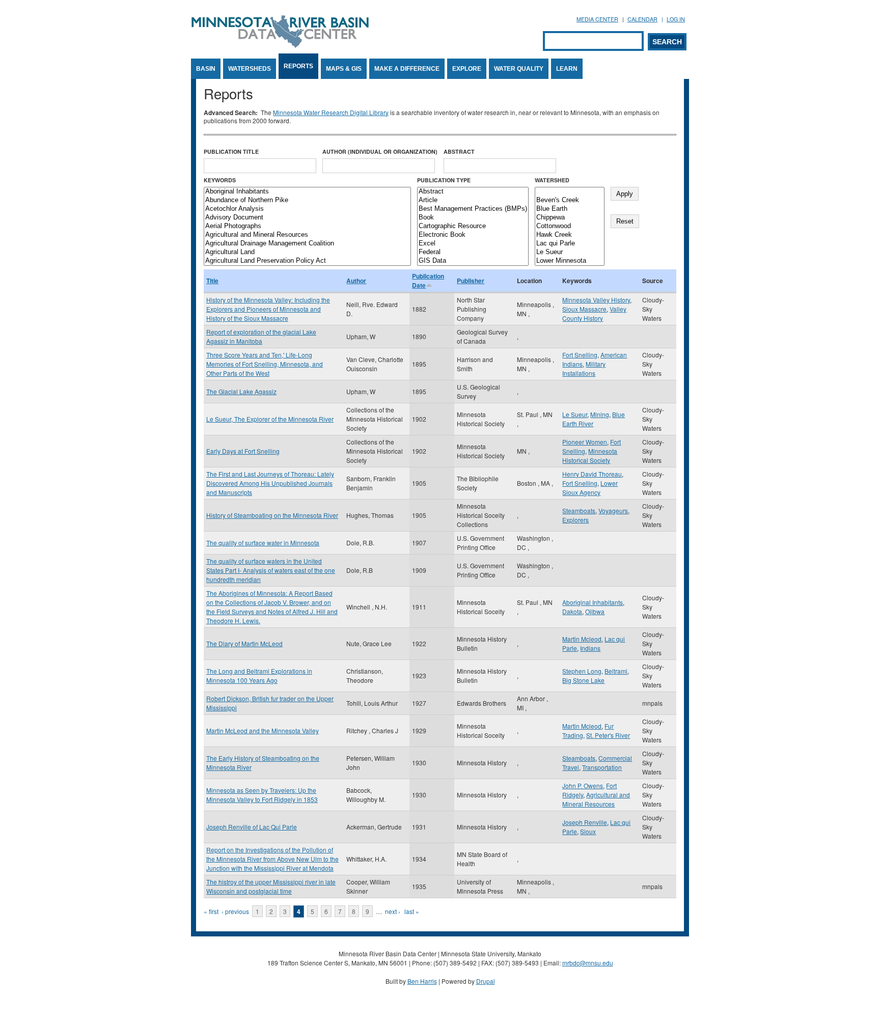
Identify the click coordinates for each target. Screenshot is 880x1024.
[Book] (473, 217)
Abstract (459, 151)
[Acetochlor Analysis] (307, 209)
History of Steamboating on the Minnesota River (272, 515)
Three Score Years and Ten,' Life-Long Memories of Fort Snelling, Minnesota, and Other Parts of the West (264, 363)
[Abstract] (473, 191)
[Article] (473, 200)
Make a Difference (406, 68)
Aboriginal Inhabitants (592, 602)
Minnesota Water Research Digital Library (331, 112)
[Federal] (473, 252)
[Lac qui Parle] (569, 243)
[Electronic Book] (473, 235)
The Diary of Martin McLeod (244, 643)
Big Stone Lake (583, 680)
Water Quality (518, 68)
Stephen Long (581, 671)
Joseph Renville (584, 822)
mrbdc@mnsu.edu (587, 962)
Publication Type (444, 180)
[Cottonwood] (569, 226)
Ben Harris (422, 981)
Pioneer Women (584, 441)
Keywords (220, 180)
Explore (466, 68)
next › (392, 911)
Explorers (575, 519)
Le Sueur (574, 414)
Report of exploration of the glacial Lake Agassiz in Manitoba (261, 336)
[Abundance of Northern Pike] (307, 200)
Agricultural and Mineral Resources (596, 799)
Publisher (470, 280)
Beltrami (615, 671)
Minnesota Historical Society (589, 455)
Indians (590, 648)
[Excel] (473, 243)
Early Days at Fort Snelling (243, 451)
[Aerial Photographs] (307, 226)
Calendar (642, 19)
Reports (298, 66)
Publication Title (231, 151)
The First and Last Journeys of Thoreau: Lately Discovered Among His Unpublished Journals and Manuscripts (270, 482)
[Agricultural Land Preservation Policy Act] (307, 261)
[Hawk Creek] (569, 235)
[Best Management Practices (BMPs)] (473, 209)
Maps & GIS (344, 68)
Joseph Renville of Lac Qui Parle (251, 826)
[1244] (569, 191)
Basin (205, 68)
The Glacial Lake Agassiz (241, 391)
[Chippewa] (569, 217)
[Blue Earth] (569, 209)
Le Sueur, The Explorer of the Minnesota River (270, 418)
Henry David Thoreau (592, 473)
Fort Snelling (579, 354)
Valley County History (594, 313)
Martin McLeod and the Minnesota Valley (262, 730)
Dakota (572, 611)
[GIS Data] (473, 261)
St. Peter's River (608, 735)
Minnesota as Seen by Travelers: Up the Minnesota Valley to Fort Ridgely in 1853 (262, 795)
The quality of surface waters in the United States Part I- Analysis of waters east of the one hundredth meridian (270, 570)
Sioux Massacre (584, 309)
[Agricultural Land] (307, 252)
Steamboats (578, 510)
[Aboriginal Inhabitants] (307, 191)
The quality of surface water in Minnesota (262, 542)
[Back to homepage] (280, 45)
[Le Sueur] (569, 252)
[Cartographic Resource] (473, 226)
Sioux (588, 831)
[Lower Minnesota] (569, 261)
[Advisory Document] (307, 217)
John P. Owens (582, 785)
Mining (599, 414)
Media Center (597, 19)
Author (356, 280)
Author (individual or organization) (379, 151)
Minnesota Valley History (596, 299)
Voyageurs (613, 510)
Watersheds (249, 68)
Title (212, 280)
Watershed (552, 180)
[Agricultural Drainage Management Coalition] (307, 243)
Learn (567, 68)
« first (211, 911)
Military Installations (584, 368)
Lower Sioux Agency (590, 487)
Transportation (602, 767)
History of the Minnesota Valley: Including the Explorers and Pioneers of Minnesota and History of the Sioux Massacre (268, 308)
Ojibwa (594, 611)
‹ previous (235, 911)
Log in (676, 19)
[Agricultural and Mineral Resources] (307, 235)
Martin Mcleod (581, 638)
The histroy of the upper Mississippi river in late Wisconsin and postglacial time (271, 886)
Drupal (485, 981)
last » (411, 911)
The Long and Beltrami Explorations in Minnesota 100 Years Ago (259, 675)
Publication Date (428, 280)
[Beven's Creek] (569, 200)
